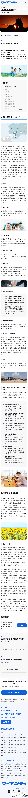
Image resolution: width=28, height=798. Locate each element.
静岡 (5, 742)
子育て (7, 109)
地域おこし (4, 766)
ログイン (14, 717)
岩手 (8, 735)
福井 (15, 740)
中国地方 (15, 699)
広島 (15, 747)
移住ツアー (4, 773)
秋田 (12, 735)
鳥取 (5, 747)
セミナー (10, 773)
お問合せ (5, 717)
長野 (21, 740)
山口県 (20, 699)
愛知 (8, 742)
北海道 (3, 732)
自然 (12, 775)
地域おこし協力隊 (10, 106)
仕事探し (7, 99)
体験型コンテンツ (5, 777)
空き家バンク (9, 96)
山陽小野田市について (10, 86)
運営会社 (22, 788)
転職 (15, 766)
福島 (21, 735)
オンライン (16, 770)
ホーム (4, 707)
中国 (2, 747)
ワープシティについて (10, 710)
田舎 (14, 773)
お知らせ (19, 714)
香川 (8, 750)
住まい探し (8, 91)
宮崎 (21, 752)
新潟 (5, 740)
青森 (5, 735)
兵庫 (18, 745)
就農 (20, 768)
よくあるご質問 (7, 714)
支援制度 (16, 36)
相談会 (21, 770)
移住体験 (10, 766)
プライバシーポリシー (8, 788)
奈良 (21, 745)
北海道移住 (9, 770)
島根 (8, 747)
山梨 (18, 740)
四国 (2, 750)
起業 (16, 775)
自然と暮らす (15, 768)
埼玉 (5, 737)
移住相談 (23, 766)
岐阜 (24, 740)
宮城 (15, 735)
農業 (9, 768)
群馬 (15, 737)
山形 (18, 735)
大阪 (15, 745)
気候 (6, 89)
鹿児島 (24, 752)
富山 (8, 740)
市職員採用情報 (9, 104)
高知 (15, 750)
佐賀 (8, 752)
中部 (2, 740)
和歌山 (24, 745)
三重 (5, 745)
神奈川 (24, 737)
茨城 (8, 737)
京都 (12, 745)
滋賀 (8, 745)
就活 (21, 773)
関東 (2, 737)
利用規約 (17, 788)
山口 (18, 747)
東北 (2, 735)
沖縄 (2, 755)
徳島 (5, 750)
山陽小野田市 (4, 701)
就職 (24, 775)
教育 (18, 773)
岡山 (12, 747)
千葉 (21, 737)
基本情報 (3, 36)
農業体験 (3, 770)
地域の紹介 (9, 36)
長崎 (12, 752)
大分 (18, 752)
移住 (2, 763)
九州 (2, 752)
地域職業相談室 (9, 101)
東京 (18, 737)
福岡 (5, 752)
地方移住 (23, 763)
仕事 (2, 768)
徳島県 (19, 775)
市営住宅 (7, 94)
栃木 (12, 737)
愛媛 (12, 750)
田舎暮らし (17, 763)
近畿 (2, 745)
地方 (6, 768)
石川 (12, 740)
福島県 (8, 775)
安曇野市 (3, 775)
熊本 (15, 752)
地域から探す (8, 699)
